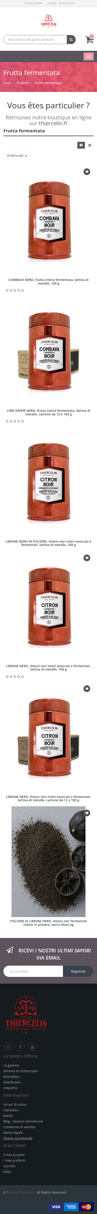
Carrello (9, 1166)
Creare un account (60, 3)
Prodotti (23, 83)
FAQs (7, 1171)
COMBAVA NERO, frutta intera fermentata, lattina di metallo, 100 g (48, 281)
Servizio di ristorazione (20, 1071)
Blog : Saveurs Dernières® (23, 1121)
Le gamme (11, 1065)
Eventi (8, 1116)
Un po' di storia (14, 1104)
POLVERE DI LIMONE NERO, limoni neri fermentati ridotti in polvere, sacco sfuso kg (48, 923)
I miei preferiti (14, 1160)
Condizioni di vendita (19, 1127)
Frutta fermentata (48, 83)
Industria (10, 1088)
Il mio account (14, 1155)
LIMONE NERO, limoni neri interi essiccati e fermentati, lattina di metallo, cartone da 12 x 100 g (48, 798)
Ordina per (16, 155)
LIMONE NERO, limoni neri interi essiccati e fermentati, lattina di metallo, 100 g (48, 667)
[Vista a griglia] (81, 145)
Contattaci (11, 1110)
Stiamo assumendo (17, 1138)
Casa (7, 83)
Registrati (78, 971)
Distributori (12, 1082)
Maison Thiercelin (20, 1192)
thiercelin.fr (53, 123)
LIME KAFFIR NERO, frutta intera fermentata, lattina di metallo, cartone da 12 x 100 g (48, 412)
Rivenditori (11, 1076)
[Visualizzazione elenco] (90, 145)
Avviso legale (13, 1132)
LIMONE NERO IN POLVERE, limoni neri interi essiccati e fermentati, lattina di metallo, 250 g (48, 543)
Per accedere (34, 3)
